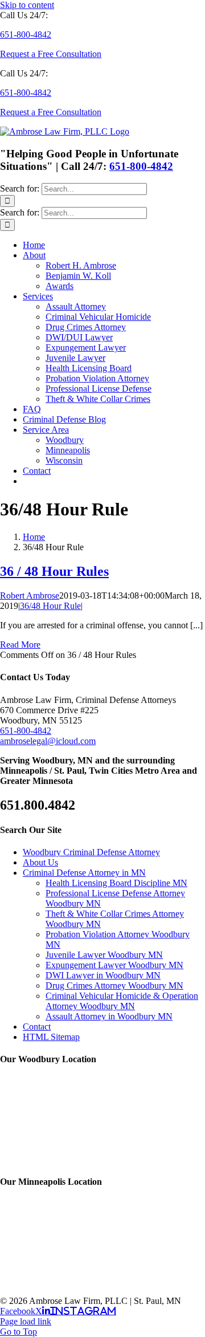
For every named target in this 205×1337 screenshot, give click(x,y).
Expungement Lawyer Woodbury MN (114, 965)
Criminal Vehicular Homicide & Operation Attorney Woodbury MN (122, 1001)
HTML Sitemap (51, 1037)
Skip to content (27, 5)
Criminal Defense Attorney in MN (84, 872)
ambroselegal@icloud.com (48, 741)
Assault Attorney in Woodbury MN (109, 1016)
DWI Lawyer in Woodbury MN (103, 975)
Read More (20, 644)
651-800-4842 (141, 166)
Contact (37, 1026)
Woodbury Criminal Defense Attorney (91, 852)
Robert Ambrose (29, 595)
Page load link (25, 1321)
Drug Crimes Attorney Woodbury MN (114, 985)
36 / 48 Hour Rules (54, 571)
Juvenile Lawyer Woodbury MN (104, 955)
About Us (40, 862)
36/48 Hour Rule (50, 606)
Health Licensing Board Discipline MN (116, 883)
